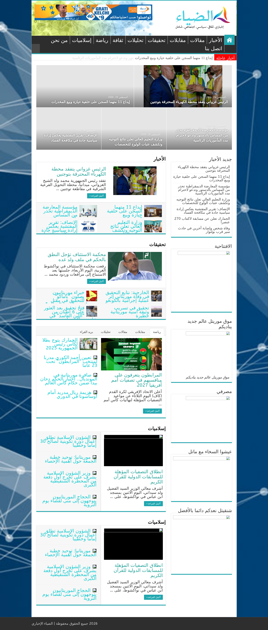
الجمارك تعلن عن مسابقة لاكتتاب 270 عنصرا (202, 220)
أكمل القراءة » (96, 195)
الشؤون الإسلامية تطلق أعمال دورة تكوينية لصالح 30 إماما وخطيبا (68, 441)
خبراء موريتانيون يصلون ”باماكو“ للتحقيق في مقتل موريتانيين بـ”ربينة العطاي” (71, 298)
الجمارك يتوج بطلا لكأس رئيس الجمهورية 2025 (60, 344)
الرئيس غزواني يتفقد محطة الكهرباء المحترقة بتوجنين (189, 102)
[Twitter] (117, 623)
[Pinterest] (113, 623)
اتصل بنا (213, 49)
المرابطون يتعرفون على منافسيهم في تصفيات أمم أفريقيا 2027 (136, 380)
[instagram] (102, 623)
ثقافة (118, 40)
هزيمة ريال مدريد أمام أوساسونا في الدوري (72, 394)
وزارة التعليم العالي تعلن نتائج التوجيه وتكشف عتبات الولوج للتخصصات (136, 230)
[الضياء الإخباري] (204, 18)
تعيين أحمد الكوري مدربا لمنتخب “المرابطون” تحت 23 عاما (70, 361)
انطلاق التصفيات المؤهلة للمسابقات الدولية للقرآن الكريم (138, 477)
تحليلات (135, 40)
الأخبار (215, 40)
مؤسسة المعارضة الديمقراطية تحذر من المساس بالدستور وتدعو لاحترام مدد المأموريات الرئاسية (142, 58)
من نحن (59, 40)
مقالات (197, 40)
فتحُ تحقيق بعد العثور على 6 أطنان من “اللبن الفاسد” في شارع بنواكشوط (70, 313)
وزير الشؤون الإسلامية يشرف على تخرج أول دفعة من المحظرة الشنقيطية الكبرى (70, 479)
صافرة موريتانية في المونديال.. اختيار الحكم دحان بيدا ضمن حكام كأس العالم (68, 379)
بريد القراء (86, 332)
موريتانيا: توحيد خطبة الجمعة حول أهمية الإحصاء (71, 459)
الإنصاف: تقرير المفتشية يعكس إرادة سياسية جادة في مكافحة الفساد (59, 228)
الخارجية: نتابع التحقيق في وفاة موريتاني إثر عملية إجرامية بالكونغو (127, 296)
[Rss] (124, 623)
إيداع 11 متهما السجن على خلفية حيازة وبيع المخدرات (90, 102)
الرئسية (229, 40)
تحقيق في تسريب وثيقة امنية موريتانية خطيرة (129, 311)
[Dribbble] (109, 623)
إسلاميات (81, 40)
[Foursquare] (106, 623)
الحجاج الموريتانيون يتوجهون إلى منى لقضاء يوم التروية (69, 500)
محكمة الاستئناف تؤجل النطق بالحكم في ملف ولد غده (77, 257)
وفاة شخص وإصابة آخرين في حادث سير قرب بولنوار (204, 230)
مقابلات (178, 40)
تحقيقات (156, 40)
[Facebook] (121, 623)
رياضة (102, 40)
